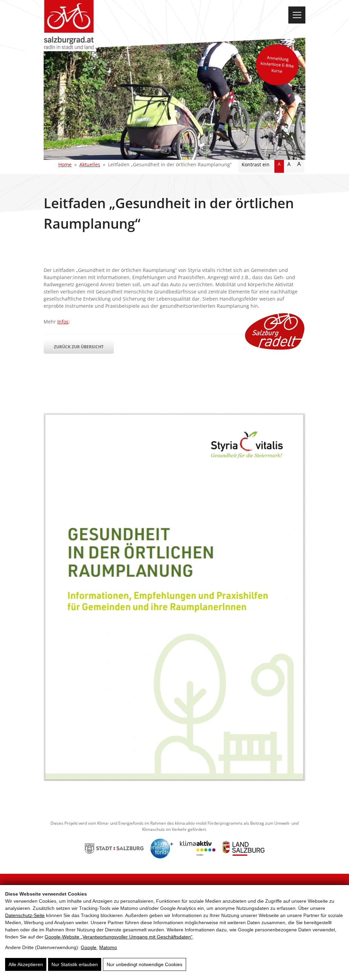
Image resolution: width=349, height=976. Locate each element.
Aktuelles (89, 164)
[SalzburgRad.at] (68, 25)
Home (65, 164)
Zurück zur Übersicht (79, 347)
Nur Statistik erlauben (74, 964)
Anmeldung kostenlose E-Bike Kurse (277, 64)
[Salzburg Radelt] (274, 336)
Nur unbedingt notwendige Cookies (144, 964)
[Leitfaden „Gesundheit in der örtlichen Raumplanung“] (174, 779)
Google (88, 947)
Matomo (108, 947)
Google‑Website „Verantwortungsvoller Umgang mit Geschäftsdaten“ (119, 937)
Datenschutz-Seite (25, 915)
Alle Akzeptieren (26, 964)
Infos (63, 321)
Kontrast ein (256, 164)
